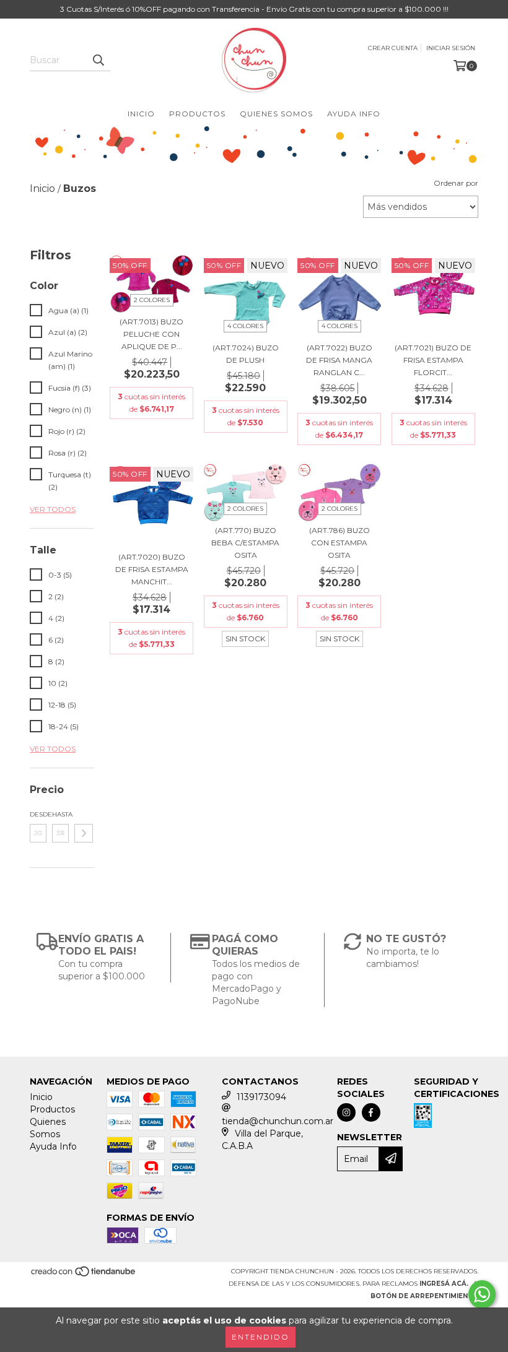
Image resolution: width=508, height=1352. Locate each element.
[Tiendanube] (84, 1276)
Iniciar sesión (450, 48)
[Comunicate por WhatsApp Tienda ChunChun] (482, 1294)
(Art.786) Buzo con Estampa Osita (339, 543)
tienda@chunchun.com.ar (277, 1121)
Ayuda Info (353, 113)
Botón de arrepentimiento (424, 1296)
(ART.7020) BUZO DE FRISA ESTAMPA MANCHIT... (151, 569)
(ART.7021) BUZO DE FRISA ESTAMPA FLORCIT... (433, 360)
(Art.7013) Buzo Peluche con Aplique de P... (151, 334)
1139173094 (261, 1097)
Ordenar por (456, 183)
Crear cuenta (393, 48)
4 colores (245, 326)
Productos (197, 113)
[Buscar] (97, 60)
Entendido (260, 1336)
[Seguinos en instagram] (346, 1112)
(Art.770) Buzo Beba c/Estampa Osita (245, 543)
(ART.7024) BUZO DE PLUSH (245, 354)
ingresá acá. (443, 1284)
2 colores (152, 300)
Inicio (141, 113)
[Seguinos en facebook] (371, 1112)
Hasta (60, 814)
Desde (38, 814)
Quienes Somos (276, 113)
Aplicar (83, 833)
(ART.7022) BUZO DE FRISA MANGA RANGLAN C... (339, 360)
